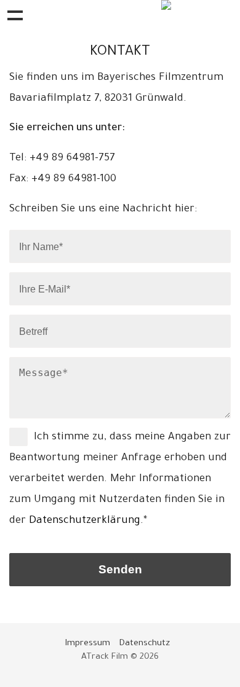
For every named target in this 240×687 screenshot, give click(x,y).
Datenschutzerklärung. (86, 521)
